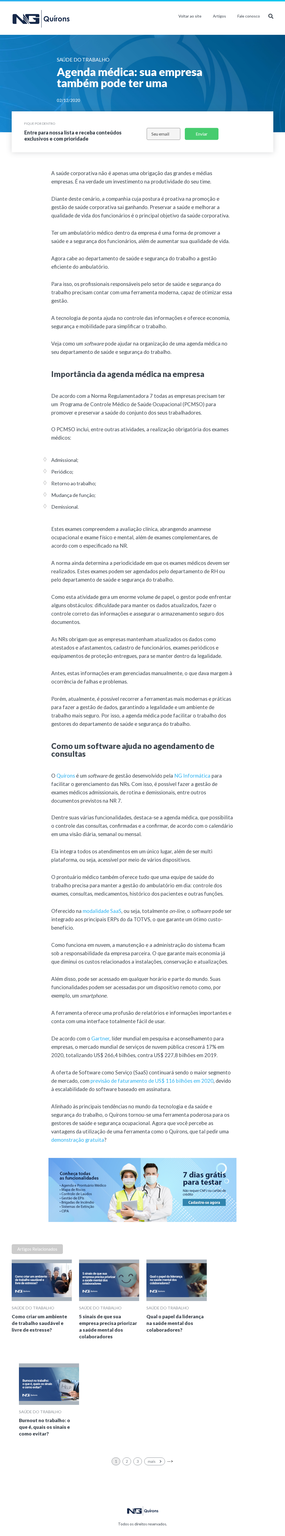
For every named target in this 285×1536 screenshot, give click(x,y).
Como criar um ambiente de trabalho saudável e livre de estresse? (39, 1323)
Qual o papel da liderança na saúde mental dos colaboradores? (175, 1323)
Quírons (65, 776)
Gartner (100, 1038)
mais (152, 1461)
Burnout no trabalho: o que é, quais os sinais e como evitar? (44, 1427)
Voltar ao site (190, 16)
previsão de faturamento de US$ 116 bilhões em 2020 (151, 1081)
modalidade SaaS (102, 911)
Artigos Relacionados (37, 1248)
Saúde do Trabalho (33, 1307)
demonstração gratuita (77, 1140)
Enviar (202, 133)
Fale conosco (248, 16)
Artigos (219, 16)
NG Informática (192, 776)
